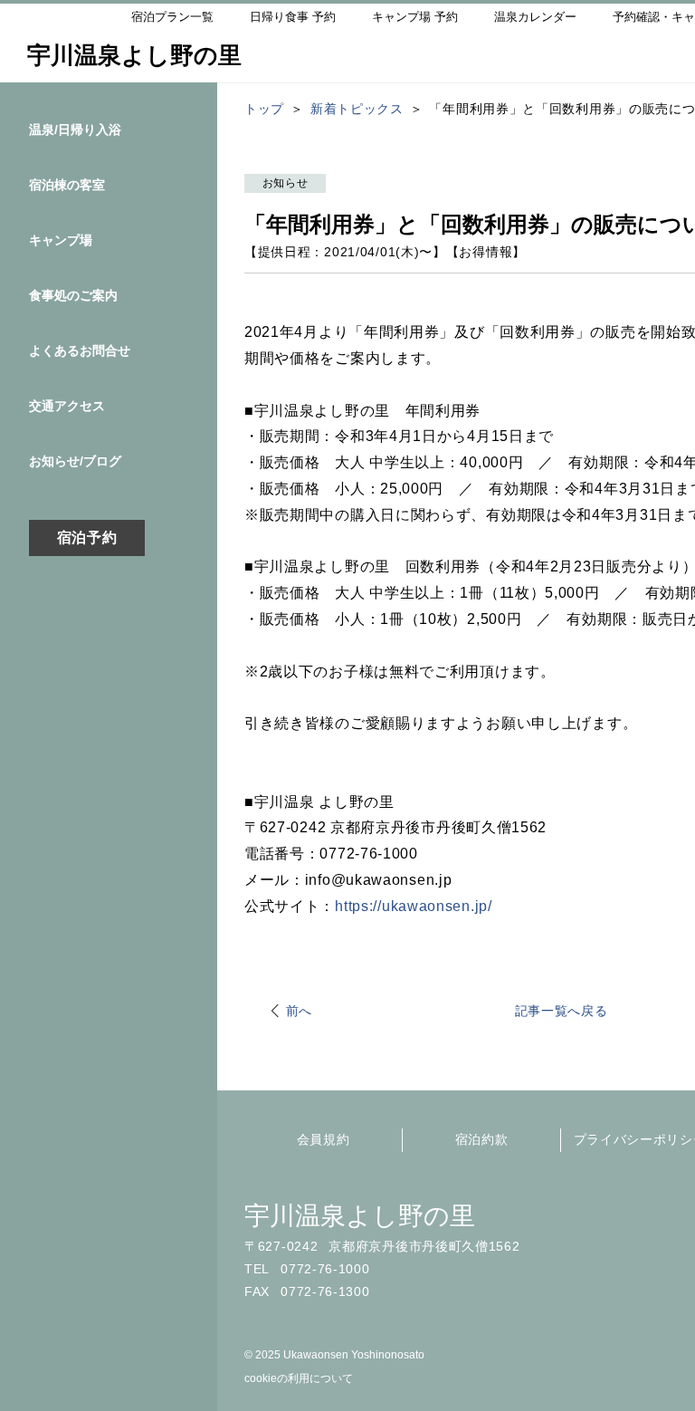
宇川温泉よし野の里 (359, 1216)
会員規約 (323, 1139)
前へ (299, 1010)
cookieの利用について (298, 1378)
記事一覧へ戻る (561, 1010)
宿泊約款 (482, 1139)
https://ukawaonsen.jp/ (413, 906)
